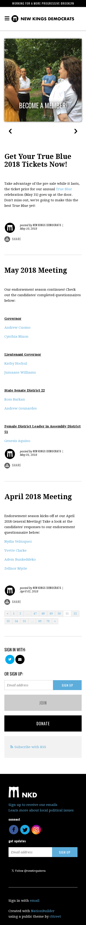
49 (51, 613)
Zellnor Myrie (15, 568)
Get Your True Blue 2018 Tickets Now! (37, 160)
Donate (43, 723)
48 (43, 613)
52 (75, 613)
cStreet (55, 916)
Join (43, 703)
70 (48, 621)
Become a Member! (43, 105)
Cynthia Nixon (16, 336)
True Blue (64, 189)
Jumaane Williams (20, 372)
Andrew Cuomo (17, 327)
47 (35, 613)
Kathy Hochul (15, 363)
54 (16, 621)
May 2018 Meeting (35, 270)
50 (59, 613)
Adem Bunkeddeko (20, 559)
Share (16, 238)
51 (67, 613)
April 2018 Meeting (38, 497)
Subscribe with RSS (30, 747)
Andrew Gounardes (20, 408)
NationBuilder (43, 911)
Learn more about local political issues (41, 810)
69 (40, 621)
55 (24, 621)
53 (8, 621)
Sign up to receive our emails (32, 805)
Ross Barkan (14, 399)
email (34, 901)
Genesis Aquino (17, 441)
